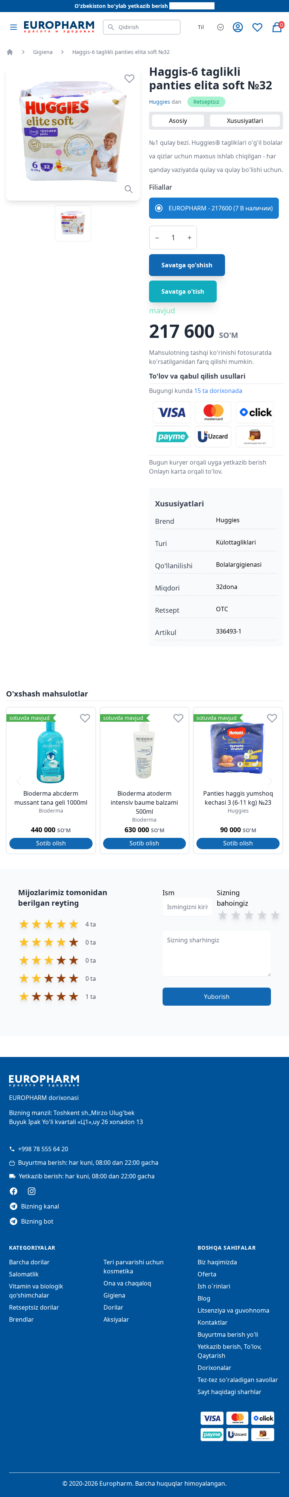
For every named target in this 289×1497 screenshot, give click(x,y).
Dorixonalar (214, 1368)
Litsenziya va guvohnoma (233, 1310)
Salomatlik (24, 1274)
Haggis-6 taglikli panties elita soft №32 (121, 51)
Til (201, 27)
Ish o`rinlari (214, 1286)
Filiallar (160, 187)
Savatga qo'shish (187, 265)
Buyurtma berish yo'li (228, 1334)
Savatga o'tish (182, 291)
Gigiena (43, 51)
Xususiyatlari (245, 121)
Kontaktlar (213, 1322)
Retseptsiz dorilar (34, 1307)
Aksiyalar (116, 1319)
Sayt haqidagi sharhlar (230, 1392)
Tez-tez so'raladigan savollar (238, 1380)
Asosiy (178, 121)
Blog (204, 1298)
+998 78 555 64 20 (43, 1149)
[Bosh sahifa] (10, 52)
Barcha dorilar (29, 1262)
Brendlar (21, 1319)
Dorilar (113, 1307)
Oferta (207, 1274)
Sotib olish (51, 843)
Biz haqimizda (217, 1262)
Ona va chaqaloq (127, 1283)
